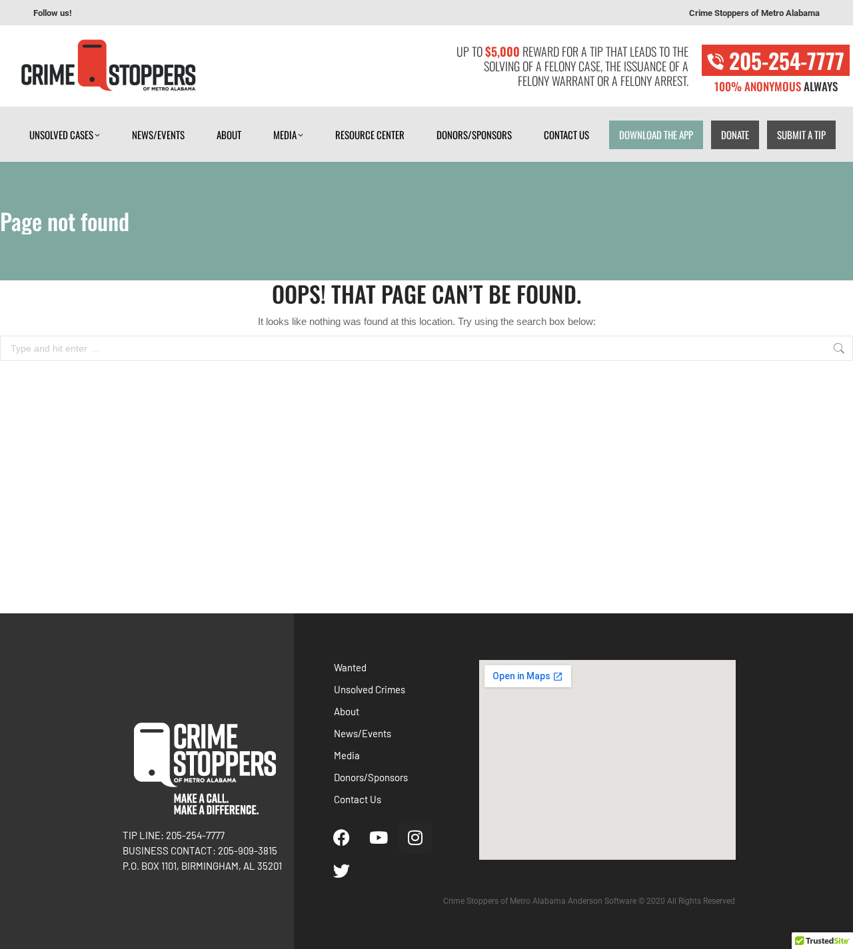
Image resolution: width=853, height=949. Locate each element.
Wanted (350, 667)
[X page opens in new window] (154, 13)
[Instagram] (415, 837)
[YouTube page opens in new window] (114, 13)
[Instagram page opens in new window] (134, 13)
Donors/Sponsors (371, 777)
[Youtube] (378, 837)
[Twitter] (342, 870)
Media (347, 755)
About (346, 711)
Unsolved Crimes (369, 689)
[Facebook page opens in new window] (94, 13)
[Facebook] (342, 837)
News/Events (362, 733)
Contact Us (357, 799)
